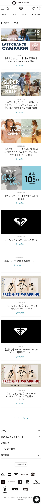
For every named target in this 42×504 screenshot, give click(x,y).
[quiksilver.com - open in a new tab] (3, 474)
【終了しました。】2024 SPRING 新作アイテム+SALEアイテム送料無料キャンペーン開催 (21, 152)
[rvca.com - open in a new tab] (24, 474)
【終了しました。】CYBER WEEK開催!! (21, 197)
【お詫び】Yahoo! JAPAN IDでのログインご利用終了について (21, 351)
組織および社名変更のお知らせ (19, 261)
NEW (4, 14)
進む (24, 418)
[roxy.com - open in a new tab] (16, 474)
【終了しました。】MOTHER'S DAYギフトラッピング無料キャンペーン (21, 396)
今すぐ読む (20, 65)
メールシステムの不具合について (21, 240)
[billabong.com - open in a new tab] (9, 474)
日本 (20, 464)
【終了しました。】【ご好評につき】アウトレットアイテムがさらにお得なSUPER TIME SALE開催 (21, 105)
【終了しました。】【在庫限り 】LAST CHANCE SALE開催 (21, 60)
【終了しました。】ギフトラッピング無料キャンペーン (21, 307)
